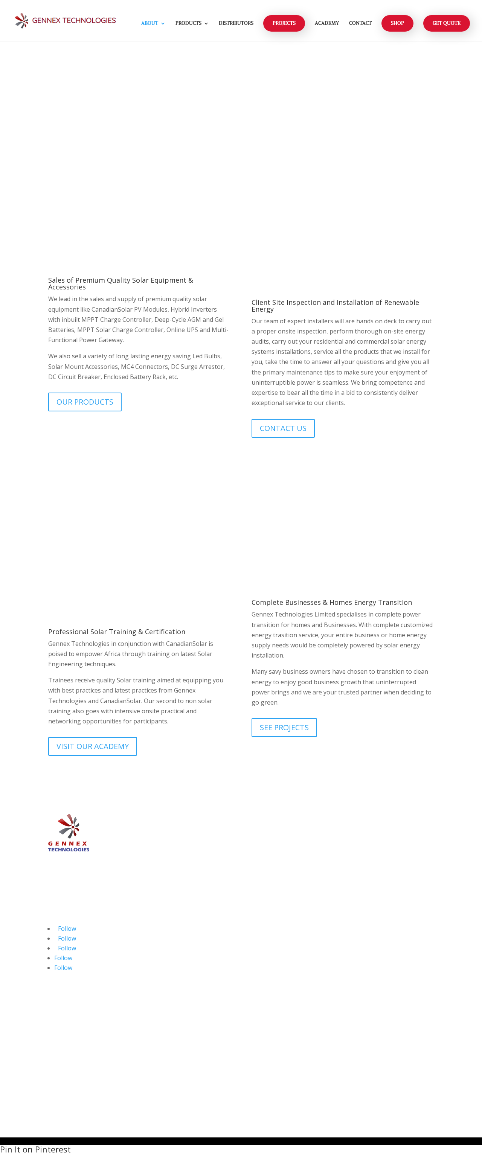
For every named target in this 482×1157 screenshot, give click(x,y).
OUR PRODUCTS (84, 402)
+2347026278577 (191, 1010)
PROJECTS (284, 23)
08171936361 (186, 928)
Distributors (236, 23)
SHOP (397, 23)
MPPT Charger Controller (395, 868)
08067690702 (186, 959)
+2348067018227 (191, 1041)
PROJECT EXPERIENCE (93, 105)
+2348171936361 (191, 1021)
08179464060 (288, 911)
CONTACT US (283, 428)
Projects (370, 986)
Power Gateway (381, 888)
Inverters (372, 858)
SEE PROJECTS (284, 727)
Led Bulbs (373, 878)
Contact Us (374, 996)
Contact (360, 23)
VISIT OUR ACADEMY (92, 746)
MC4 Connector (381, 898)
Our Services (377, 966)
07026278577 (186, 917)
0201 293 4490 (289, 901)
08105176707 (186, 979)
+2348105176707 (191, 1072)
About (149, 23)
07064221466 (186, 969)
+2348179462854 (191, 1031)
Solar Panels (376, 829)
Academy (327, 23)
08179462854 (186, 938)
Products (188, 23)
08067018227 (186, 948)
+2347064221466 (191, 1062)
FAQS (366, 1006)
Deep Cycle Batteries (388, 839)
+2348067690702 (191, 1051)
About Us (372, 957)
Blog (365, 976)
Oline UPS (373, 849)
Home (367, 947)
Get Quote (447, 23)
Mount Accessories (386, 907)
